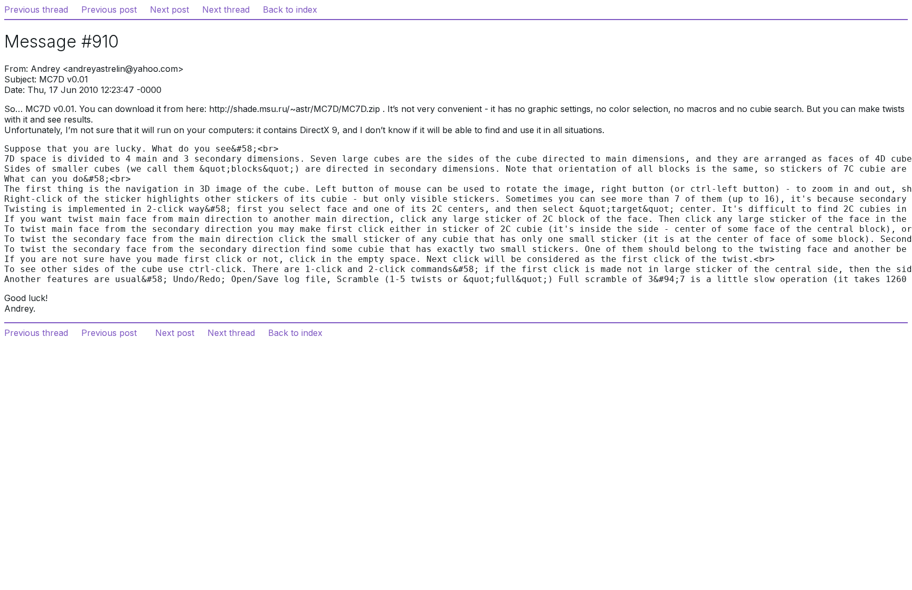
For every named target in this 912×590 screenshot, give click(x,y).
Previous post (109, 9)
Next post (169, 9)
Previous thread (36, 9)
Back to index (290, 9)
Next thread (226, 9)
